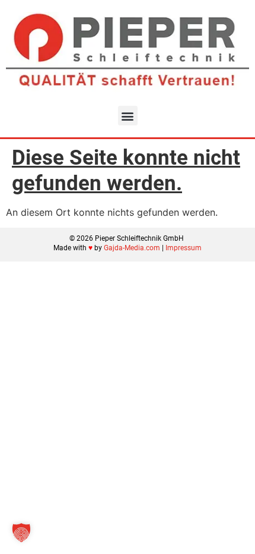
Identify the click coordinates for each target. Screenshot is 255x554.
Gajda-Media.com (132, 248)
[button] (128, 115)
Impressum (183, 248)
